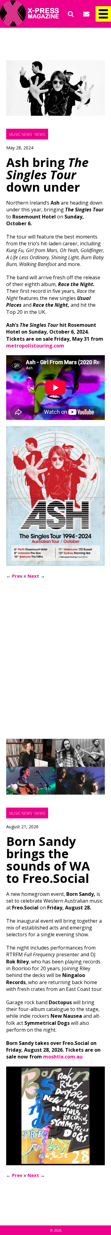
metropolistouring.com (35, 345)
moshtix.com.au (63, 1056)
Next (33, 576)
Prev (17, 576)
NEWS (40, 134)
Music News (20, 134)
